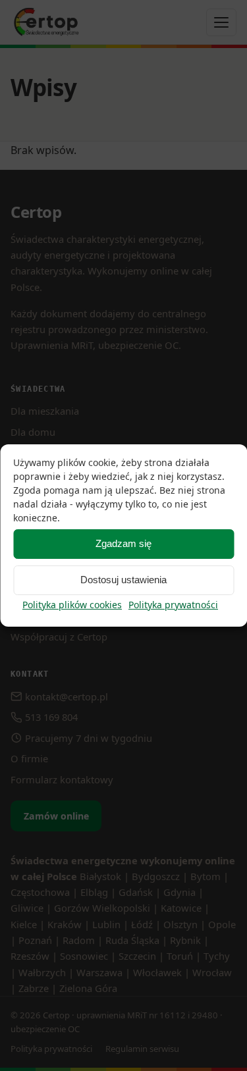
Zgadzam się (123, 543)
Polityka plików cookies (72, 604)
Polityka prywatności (173, 604)
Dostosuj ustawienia (123, 579)
